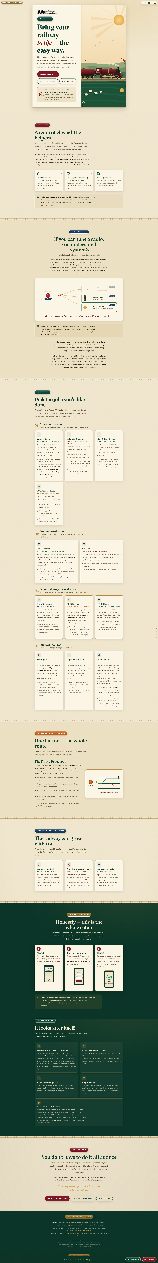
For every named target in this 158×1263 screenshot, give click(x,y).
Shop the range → (133, 1259)
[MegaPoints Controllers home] (79, 1255)
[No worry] (156, 636)
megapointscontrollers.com (82, 1230)
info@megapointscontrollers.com (73, 1233)
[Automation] (156, 631)
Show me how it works (48, 74)
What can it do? (68, 81)
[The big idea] (156, 626)
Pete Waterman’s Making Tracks (84, 1260)
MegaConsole (68, 1260)
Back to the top (104, 1198)
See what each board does (57, 1198)
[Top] (156, 625)
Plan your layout (149, 1259)
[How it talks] (156, 628)
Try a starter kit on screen (83, 1198)
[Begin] (156, 637)
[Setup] (156, 634)
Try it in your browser (47, 81)
